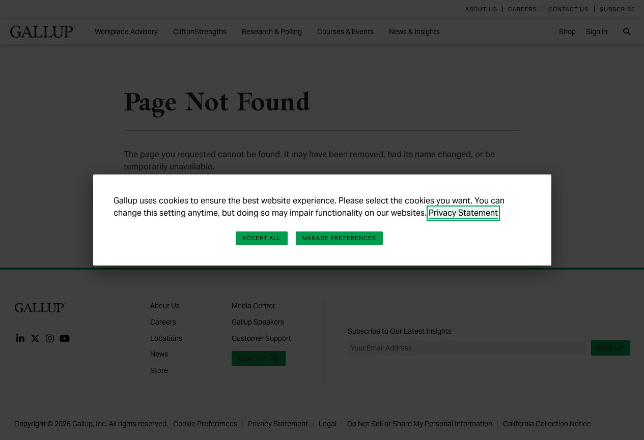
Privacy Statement (463, 213)
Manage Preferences (339, 238)
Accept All (261, 238)
